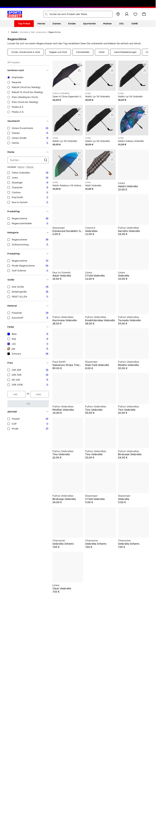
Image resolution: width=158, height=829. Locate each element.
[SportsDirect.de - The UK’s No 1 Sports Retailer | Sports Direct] (14, 14)
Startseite (24, 32)
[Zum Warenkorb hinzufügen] (79, 70)
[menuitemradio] (28, 77)
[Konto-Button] (126, 14)
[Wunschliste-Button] (135, 14)
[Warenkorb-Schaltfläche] (144, 14)
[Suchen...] (46, 14)
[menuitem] (24, 23)
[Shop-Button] (118, 14)
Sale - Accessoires (38, 32)
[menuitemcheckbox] (28, 128)
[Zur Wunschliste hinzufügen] (79, 64)
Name (21, 167)
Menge (29, 167)
